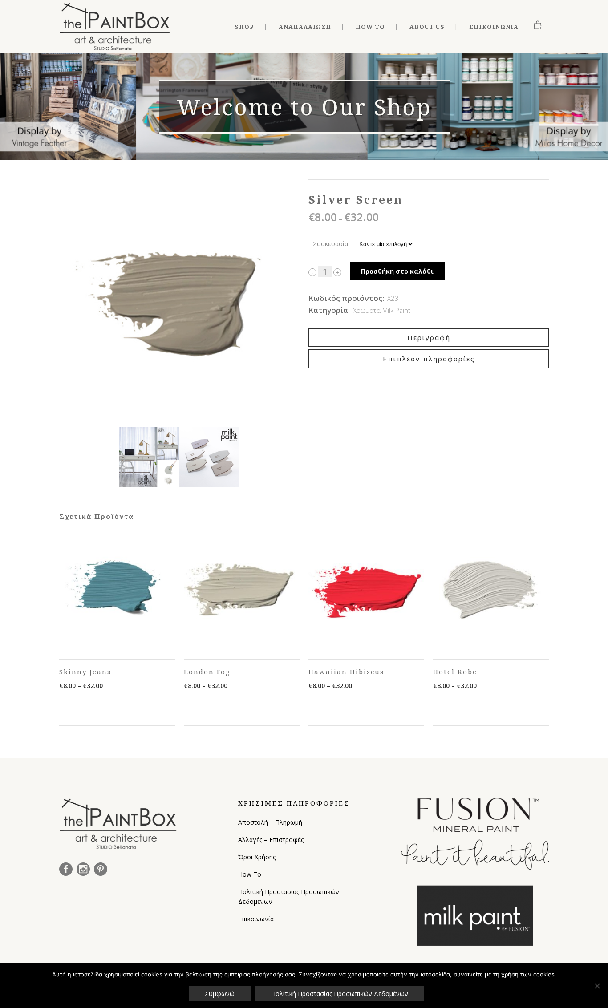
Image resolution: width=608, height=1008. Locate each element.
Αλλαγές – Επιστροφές (271, 839)
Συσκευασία (330, 243)
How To (249, 874)
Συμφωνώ (220, 993)
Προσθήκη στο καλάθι (397, 271)
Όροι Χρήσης (257, 857)
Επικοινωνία (256, 919)
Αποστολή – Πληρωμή (270, 822)
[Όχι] (596, 985)
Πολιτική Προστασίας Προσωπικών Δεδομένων (288, 896)
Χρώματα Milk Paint (381, 310)
